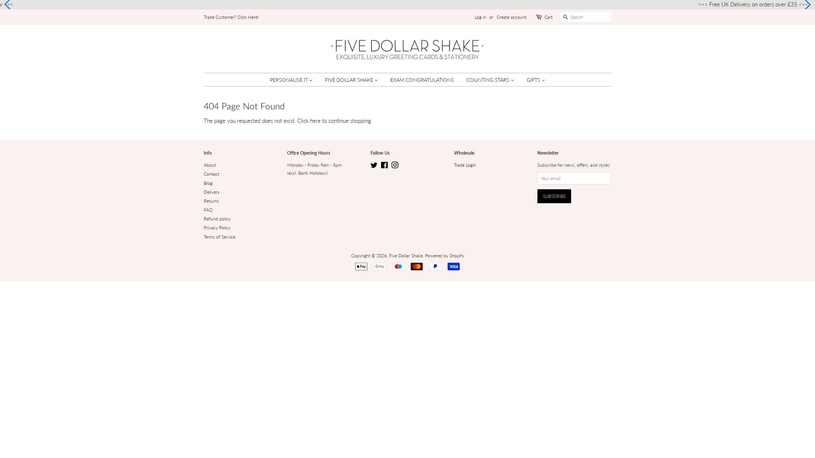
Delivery (212, 192)
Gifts (534, 80)
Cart (548, 17)
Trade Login (465, 165)
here (315, 120)
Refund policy (217, 218)
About (210, 165)
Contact (211, 174)
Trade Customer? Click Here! (231, 17)
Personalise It (289, 80)
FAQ (208, 209)
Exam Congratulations (422, 80)
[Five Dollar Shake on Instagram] (394, 166)
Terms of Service (219, 236)
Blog (208, 183)
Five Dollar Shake (349, 80)
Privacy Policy (217, 227)
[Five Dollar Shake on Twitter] (374, 166)
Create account (512, 17)
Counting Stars (488, 80)
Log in (480, 17)
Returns (211, 201)
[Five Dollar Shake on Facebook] (384, 166)
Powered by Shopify (444, 255)
